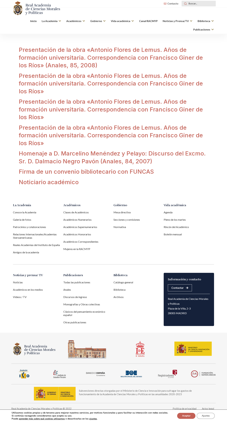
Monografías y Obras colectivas (81, 304)
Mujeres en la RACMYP (76, 248)
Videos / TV (20, 296)
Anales (67, 289)
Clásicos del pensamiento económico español (84, 313)
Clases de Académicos (76, 212)
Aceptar (186, 415)
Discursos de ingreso (75, 296)
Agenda (168, 212)
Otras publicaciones (74, 322)
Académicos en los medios (28, 289)
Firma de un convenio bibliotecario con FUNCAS (86, 171)
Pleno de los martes (175, 219)
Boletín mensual (173, 234)
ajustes (93, 418)
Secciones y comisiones (127, 219)
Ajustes (206, 415)
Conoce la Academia (24, 212)
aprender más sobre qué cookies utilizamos (42, 418)
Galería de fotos (22, 219)
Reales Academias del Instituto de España (36, 244)
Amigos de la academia (26, 252)
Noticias (18, 282)
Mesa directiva (122, 212)
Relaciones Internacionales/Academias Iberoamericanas (35, 236)
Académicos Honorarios (77, 234)
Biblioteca (119, 289)
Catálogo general (123, 282)
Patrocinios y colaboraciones (29, 226)
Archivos (119, 296)
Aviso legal (208, 408)
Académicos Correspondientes (80, 241)
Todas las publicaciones (76, 282)
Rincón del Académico (176, 226)
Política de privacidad (184, 408)
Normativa (120, 226)
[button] (51, 21)
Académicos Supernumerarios (80, 226)
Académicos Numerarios (77, 219)
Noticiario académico (49, 182)
